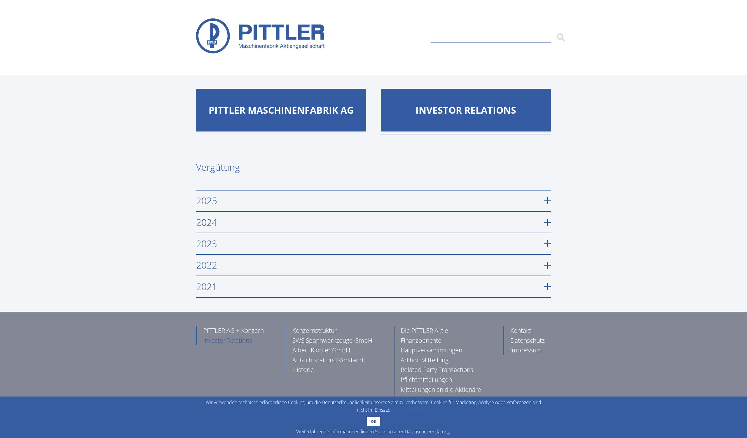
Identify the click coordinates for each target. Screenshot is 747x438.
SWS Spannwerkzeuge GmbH (332, 340)
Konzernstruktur (314, 330)
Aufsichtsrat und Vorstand (327, 360)
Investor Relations (227, 340)
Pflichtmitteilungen (426, 379)
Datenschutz (527, 340)
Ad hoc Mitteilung (424, 360)
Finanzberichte (421, 340)
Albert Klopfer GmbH (321, 350)
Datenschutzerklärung (427, 431)
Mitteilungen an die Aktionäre (441, 389)
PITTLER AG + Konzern (233, 330)
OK (373, 421)
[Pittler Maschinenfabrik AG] (260, 37)
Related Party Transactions (437, 370)
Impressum (526, 350)
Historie (303, 370)
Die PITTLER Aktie (424, 330)
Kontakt (520, 330)
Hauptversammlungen (431, 350)
